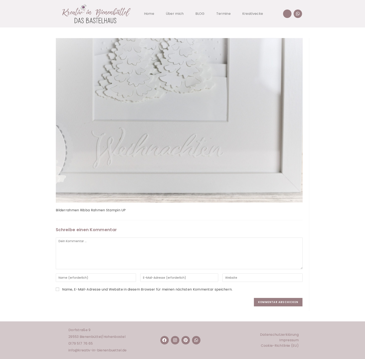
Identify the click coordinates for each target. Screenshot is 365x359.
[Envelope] (287, 14)
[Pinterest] (185, 340)
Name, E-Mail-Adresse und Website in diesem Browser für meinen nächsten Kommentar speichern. (147, 289)
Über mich (175, 13)
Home (149, 13)
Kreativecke (252, 13)
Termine (223, 13)
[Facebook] (164, 340)
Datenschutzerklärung (279, 334)
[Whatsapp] (298, 14)
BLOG (200, 13)
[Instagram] (175, 340)
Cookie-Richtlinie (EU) (280, 345)
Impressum (289, 340)
